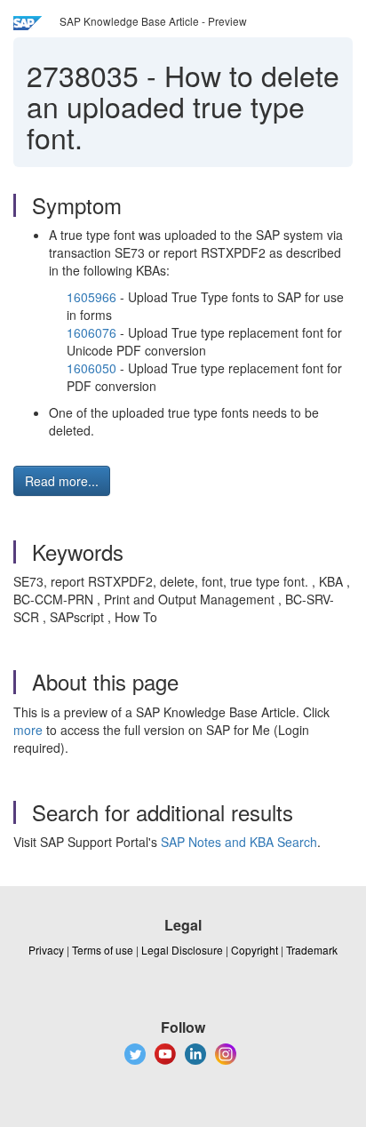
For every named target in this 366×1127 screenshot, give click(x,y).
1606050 (91, 368)
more (28, 730)
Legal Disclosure (182, 949)
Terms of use (102, 949)
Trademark (312, 949)
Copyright (254, 949)
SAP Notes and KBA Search (239, 842)
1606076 (91, 332)
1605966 (91, 297)
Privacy (46, 949)
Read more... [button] (62, 481)
